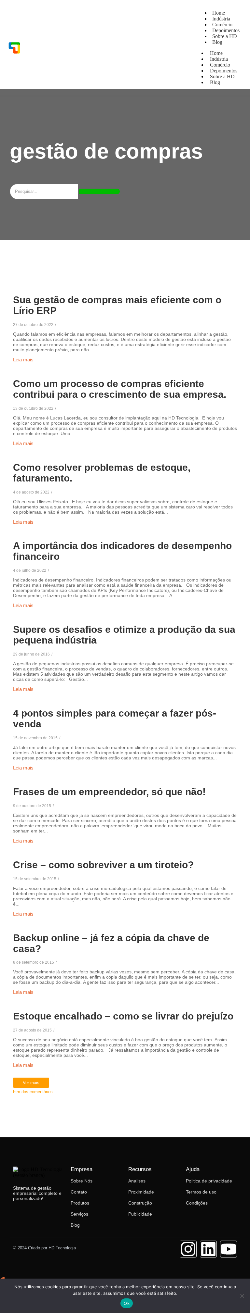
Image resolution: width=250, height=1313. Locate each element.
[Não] (242, 1296)
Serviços (79, 1214)
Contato (79, 1191)
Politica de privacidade (209, 1180)
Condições (197, 1203)
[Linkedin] (208, 1249)
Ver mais (31, 1082)
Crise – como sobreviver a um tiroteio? (103, 864)
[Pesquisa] (99, 191)
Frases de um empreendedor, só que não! (109, 791)
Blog (217, 42)
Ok (127, 1303)
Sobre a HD (224, 36)
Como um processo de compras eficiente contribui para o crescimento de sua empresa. (119, 389)
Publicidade (140, 1214)
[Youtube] (228, 1249)
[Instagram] (188, 1249)
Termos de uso (201, 1191)
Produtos (80, 1203)
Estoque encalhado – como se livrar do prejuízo (123, 1016)
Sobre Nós (81, 1180)
